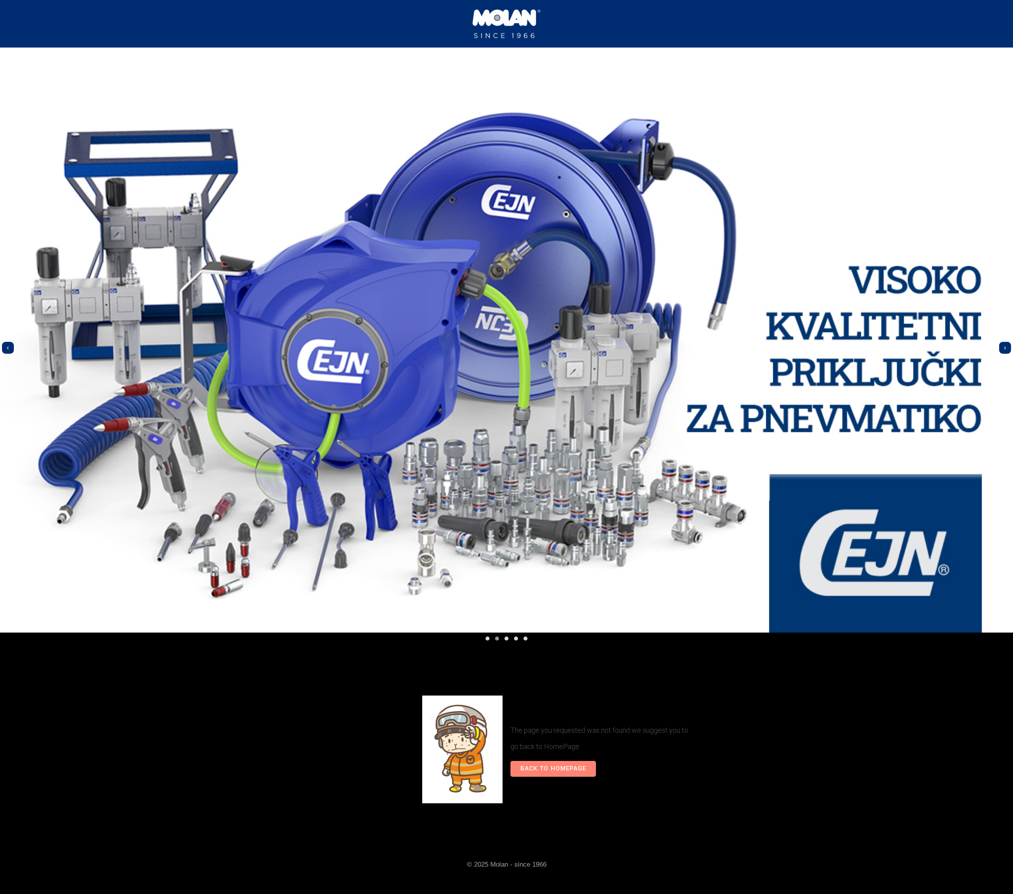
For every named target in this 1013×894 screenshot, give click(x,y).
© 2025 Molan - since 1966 (506, 864)
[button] (487, 638)
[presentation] (8, 348)
